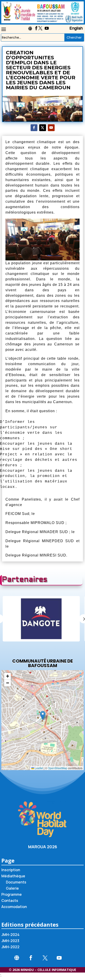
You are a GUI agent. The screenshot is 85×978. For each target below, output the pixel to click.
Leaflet (38, 768)
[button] (43, 715)
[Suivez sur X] (42, 127)
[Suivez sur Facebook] (34, 127)
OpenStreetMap (57, 768)
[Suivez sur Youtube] (51, 127)
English (76, 28)
